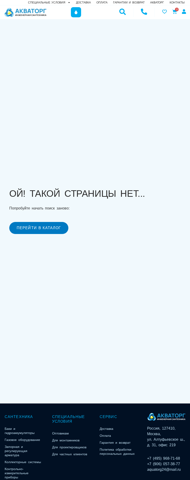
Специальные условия (46, 2)
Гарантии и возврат (129, 2)
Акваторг (157, 2)
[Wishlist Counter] (164, 11)
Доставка (83, 2)
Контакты (177, 2)
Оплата (102, 2)
